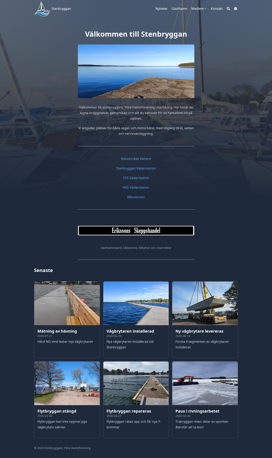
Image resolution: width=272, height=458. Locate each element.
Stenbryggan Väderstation (136, 168)
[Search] (228, 8)
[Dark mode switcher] (235, 8)
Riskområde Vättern (136, 159)
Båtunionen (136, 197)
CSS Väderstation (136, 178)
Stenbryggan (61, 8)
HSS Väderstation (136, 187)
